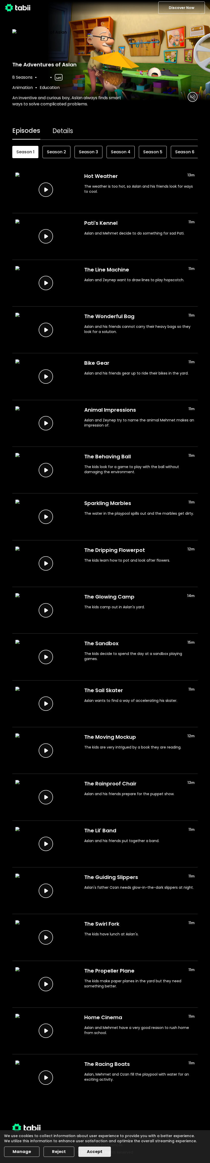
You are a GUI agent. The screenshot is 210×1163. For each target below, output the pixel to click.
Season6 (184, 152)
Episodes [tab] (26, 130)
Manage (22, 1152)
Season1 (25, 152)
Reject (59, 1152)
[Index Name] (45, 190)
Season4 (120, 152)
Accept (94, 1152)
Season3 (88, 152)
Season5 (152, 152)
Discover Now (181, 7)
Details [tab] (62, 131)
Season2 (56, 152)
